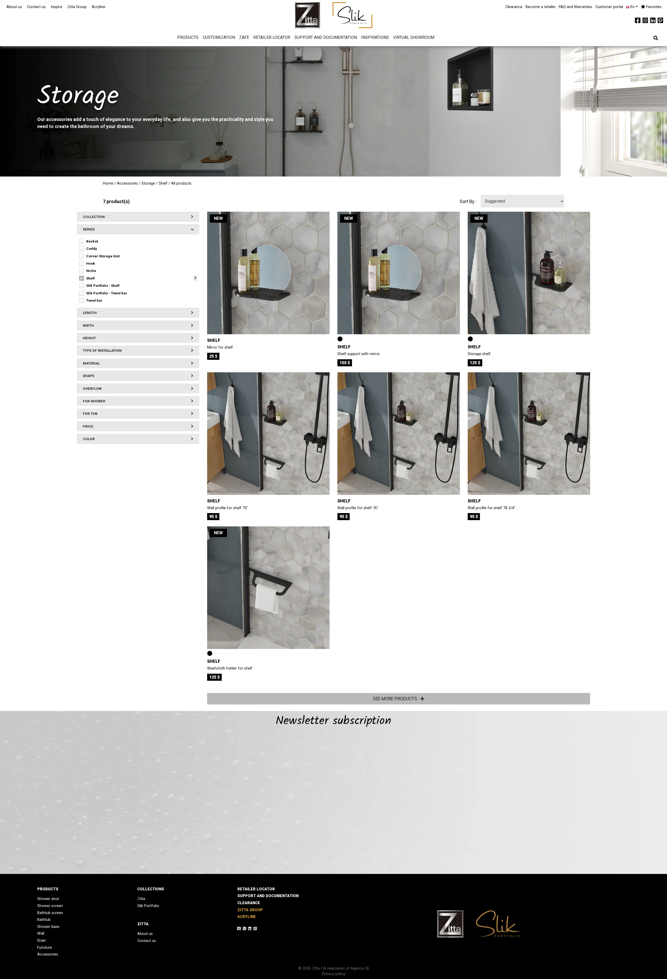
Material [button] (91, 363)
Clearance (513, 7)
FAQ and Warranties (575, 7)
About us (14, 7)
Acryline (98, 7)
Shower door (48, 899)
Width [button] (88, 325)
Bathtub (44, 919)
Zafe (244, 37)
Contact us (36, 7)
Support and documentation (325, 37)
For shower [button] (94, 401)
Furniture (44, 947)
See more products (395, 698)
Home (108, 183)
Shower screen (50, 906)
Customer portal (609, 7)
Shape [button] (88, 376)
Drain (41, 940)
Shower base (48, 927)
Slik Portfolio (148, 906)
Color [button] (89, 439)
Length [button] (90, 313)
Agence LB (360, 968)
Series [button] (89, 229)
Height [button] (89, 338)
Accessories (127, 183)
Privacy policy (333, 974)
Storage (148, 183)
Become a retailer (541, 7)
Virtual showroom (413, 37)
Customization (219, 37)
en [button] (632, 7)
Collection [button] (94, 217)
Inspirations (375, 37)
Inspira (56, 7)
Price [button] (88, 426)
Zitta (141, 899)
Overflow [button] (92, 388)
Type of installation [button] (102, 351)
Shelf (163, 183)
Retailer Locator (271, 37)
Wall (40, 933)
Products (188, 37)
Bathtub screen (50, 913)
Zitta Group (77, 7)
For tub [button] (90, 414)
